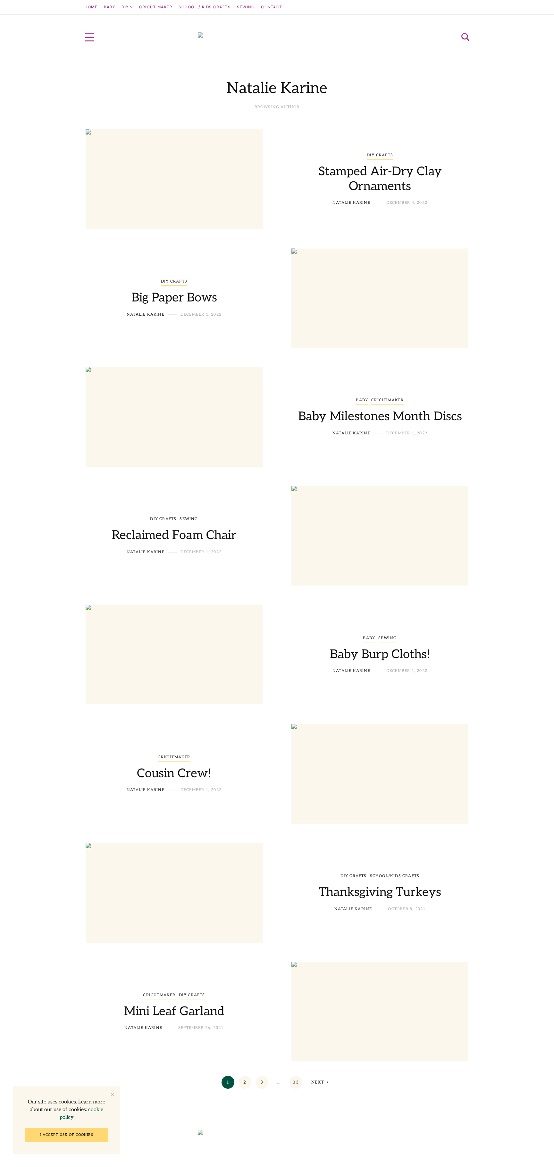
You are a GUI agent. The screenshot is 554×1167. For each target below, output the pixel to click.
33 (296, 1082)
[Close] (112, 1094)
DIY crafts (380, 155)
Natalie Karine (351, 202)
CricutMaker (387, 400)
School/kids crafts (395, 876)
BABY (362, 400)
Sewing (189, 519)
